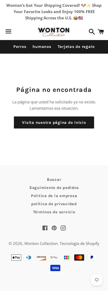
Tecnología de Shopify (79, 243)
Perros (19, 46)
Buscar (54, 179)
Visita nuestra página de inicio (54, 122)
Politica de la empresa (54, 195)
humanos (42, 46)
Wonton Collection (41, 243)
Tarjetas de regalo (76, 46)
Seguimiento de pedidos (54, 187)
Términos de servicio (54, 212)
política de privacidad (54, 204)
